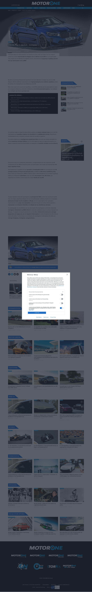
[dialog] (46, 296)
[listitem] (46, 292)
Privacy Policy (53, 317)
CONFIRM (37, 312)
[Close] (67, 275)
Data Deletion (39, 317)
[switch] (61, 294)
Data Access (46, 317)
